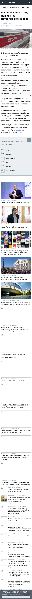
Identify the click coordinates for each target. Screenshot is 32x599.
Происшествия (19, 25)
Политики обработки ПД (13, 594)
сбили (18, 130)
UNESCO (25, 7)
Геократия (4, 7)
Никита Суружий (6, 23)
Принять (16, 597)
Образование (14, 7)
